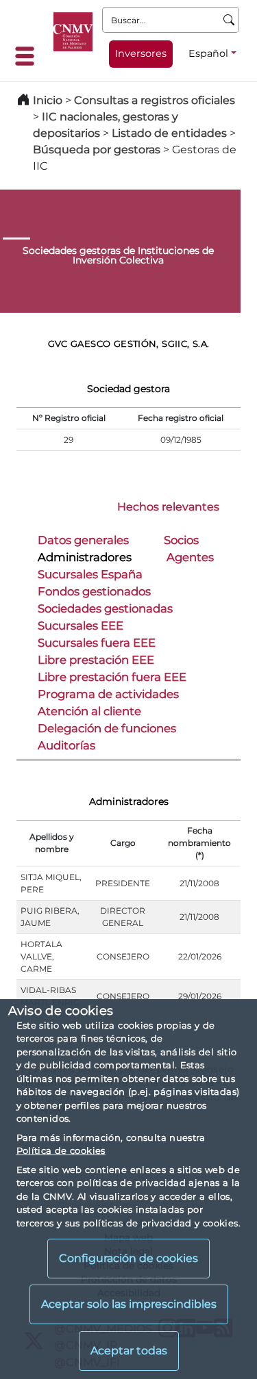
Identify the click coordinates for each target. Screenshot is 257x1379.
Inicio (47, 100)
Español (208, 53)
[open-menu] (28, 56)
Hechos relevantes (168, 506)
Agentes (190, 557)
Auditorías (66, 745)
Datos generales (83, 540)
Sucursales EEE (80, 625)
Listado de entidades (169, 133)
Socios (181, 540)
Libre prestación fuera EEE (112, 677)
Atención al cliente (89, 711)
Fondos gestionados (94, 591)
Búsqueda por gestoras (96, 149)
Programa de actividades (108, 694)
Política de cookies (61, 1150)
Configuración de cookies (128, 1258)
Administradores (85, 557)
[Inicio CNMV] (73, 32)
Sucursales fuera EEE (97, 642)
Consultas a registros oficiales (154, 100)
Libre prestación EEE (96, 660)
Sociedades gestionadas (105, 608)
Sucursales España (90, 574)
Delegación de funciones (107, 728)
